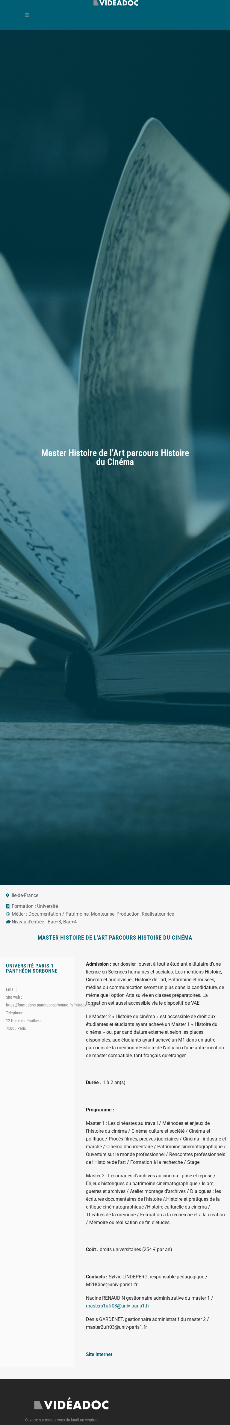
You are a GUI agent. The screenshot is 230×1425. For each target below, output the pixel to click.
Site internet (99, 1354)
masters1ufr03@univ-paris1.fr (117, 1306)
